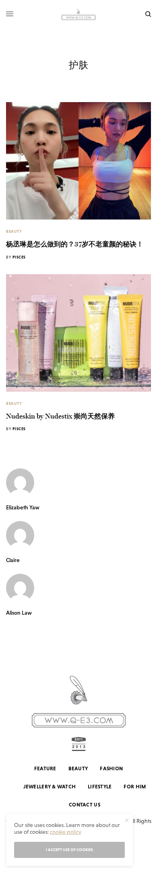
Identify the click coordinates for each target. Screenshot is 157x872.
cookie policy (65, 832)
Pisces (19, 257)
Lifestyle (100, 787)
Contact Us (84, 805)
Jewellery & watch (49, 787)
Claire (13, 560)
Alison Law (19, 613)
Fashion (111, 768)
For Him (135, 787)
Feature (45, 768)
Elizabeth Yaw (22, 507)
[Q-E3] (78, 14)
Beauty (14, 231)
